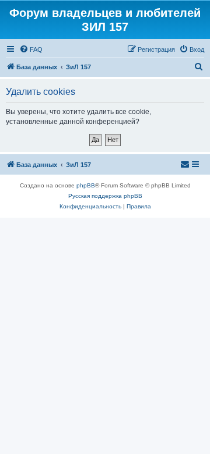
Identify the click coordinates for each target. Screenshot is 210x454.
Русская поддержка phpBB (105, 196)
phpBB (85, 185)
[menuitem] (31, 49)
